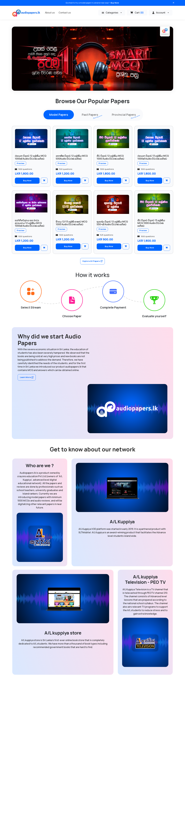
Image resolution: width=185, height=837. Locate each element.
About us (50, 12)
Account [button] (160, 12)
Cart (139, 12)
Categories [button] (112, 12)
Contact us (65, 12)
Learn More (25, 377)
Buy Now (115, 2)
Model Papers (58, 115)
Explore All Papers (91, 261)
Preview (20, 163)
